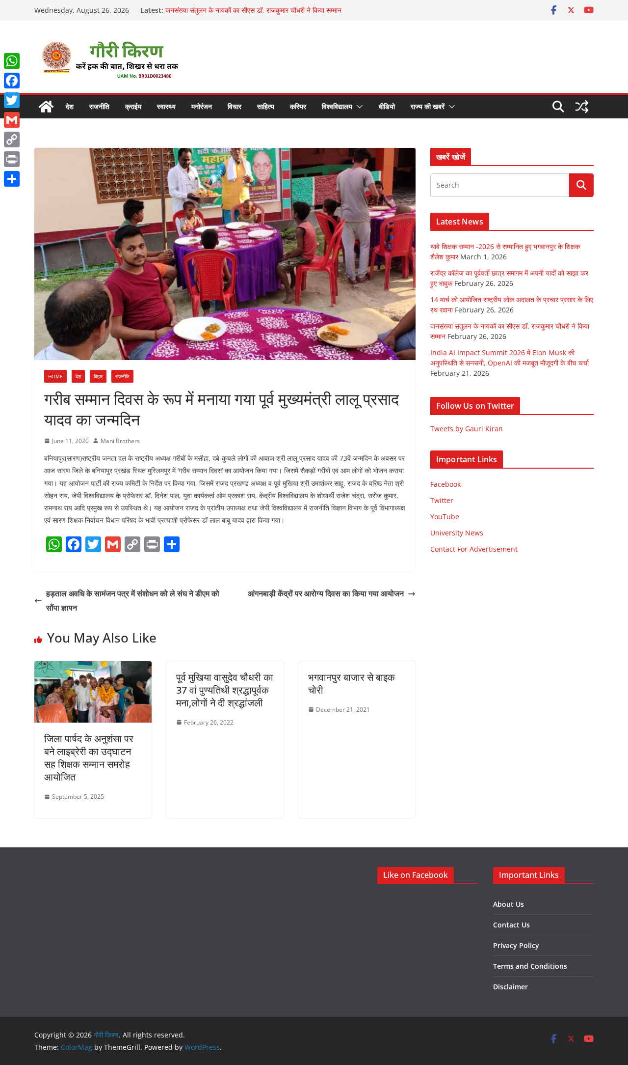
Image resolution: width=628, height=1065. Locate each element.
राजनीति (99, 106)
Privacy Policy (516, 945)
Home (55, 376)
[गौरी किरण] (46, 106)
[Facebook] (12, 80)
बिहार (98, 376)
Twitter (441, 500)
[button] (357, 106)
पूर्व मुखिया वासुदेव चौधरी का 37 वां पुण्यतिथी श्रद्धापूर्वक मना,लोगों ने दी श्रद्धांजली (224, 690)
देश (70, 106)
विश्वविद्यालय (337, 106)
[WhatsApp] (12, 61)
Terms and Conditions (530, 966)
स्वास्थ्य (166, 106)
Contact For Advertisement (474, 549)
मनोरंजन (201, 106)
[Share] (12, 179)
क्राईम (133, 106)
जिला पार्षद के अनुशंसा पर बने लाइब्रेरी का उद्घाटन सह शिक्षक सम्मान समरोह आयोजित (88, 758)
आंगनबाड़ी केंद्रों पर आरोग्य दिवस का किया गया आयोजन (326, 593)
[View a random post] (582, 106)
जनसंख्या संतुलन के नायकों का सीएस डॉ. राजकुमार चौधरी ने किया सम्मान (253, 10)
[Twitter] (12, 100)
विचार (234, 106)
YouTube (444, 516)
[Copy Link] (12, 139)
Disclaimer (510, 986)
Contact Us (511, 924)
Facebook (445, 484)
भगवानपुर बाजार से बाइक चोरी (351, 684)
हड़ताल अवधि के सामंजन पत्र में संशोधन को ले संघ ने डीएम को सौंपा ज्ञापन (132, 600)
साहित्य (265, 106)
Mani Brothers (120, 441)
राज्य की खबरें (428, 106)
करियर (298, 106)
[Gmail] (12, 120)
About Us (508, 904)
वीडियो (387, 106)
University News (456, 532)
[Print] (12, 159)
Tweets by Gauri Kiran (466, 428)
